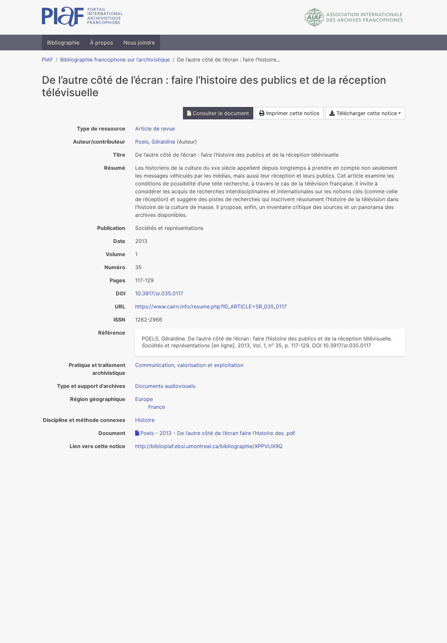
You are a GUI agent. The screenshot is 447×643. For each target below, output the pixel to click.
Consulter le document (220, 113)
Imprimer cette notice (291, 113)
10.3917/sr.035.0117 (159, 293)
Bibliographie (63, 42)
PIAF (47, 59)
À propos (101, 42)
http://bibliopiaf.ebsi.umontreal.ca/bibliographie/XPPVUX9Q (208, 446)
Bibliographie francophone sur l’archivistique (115, 59)
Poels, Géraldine (155, 141)
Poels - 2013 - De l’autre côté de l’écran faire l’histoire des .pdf (217, 433)
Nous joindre (139, 42)
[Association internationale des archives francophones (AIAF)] (354, 17)
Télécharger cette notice (366, 113)
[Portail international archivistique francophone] (82, 17)
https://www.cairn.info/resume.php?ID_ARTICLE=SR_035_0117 (211, 306)
